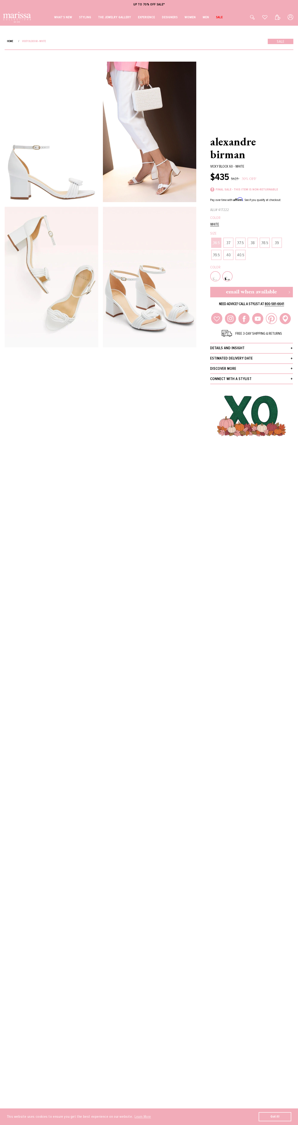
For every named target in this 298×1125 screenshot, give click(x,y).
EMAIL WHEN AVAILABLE (251, 292)
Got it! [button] (275, 1116)
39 (277, 242)
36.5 (216, 242)
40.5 (240, 254)
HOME (10, 41)
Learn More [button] (143, 1116)
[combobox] (247, 17)
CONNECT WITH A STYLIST (231, 378)
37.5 (240, 242)
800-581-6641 (274, 304)
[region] (149, 4)
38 (253, 242)
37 (228, 242)
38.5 (264, 242)
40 (228, 254)
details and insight (227, 348)
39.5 (216, 254)
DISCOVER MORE (223, 368)
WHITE (214, 224)
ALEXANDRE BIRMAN (233, 148)
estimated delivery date (231, 358)
